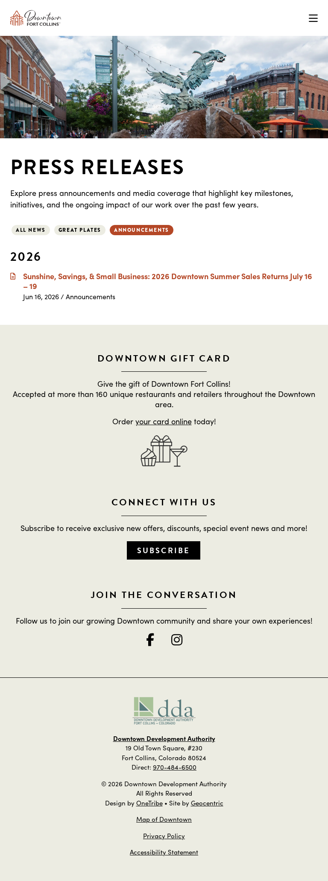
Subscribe (163, 550)
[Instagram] (176, 639)
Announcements (141, 230)
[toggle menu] (313, 18)
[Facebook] (150, 639)
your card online (163, 421)
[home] (36, 18)
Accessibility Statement (164, 851)
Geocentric (207, 802)
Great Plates (80, 230)
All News (31, 230)
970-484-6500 (174, 766)
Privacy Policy (164, 835)
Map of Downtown (164, 818)
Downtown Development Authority (164, 738)
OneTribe (149, 802)
